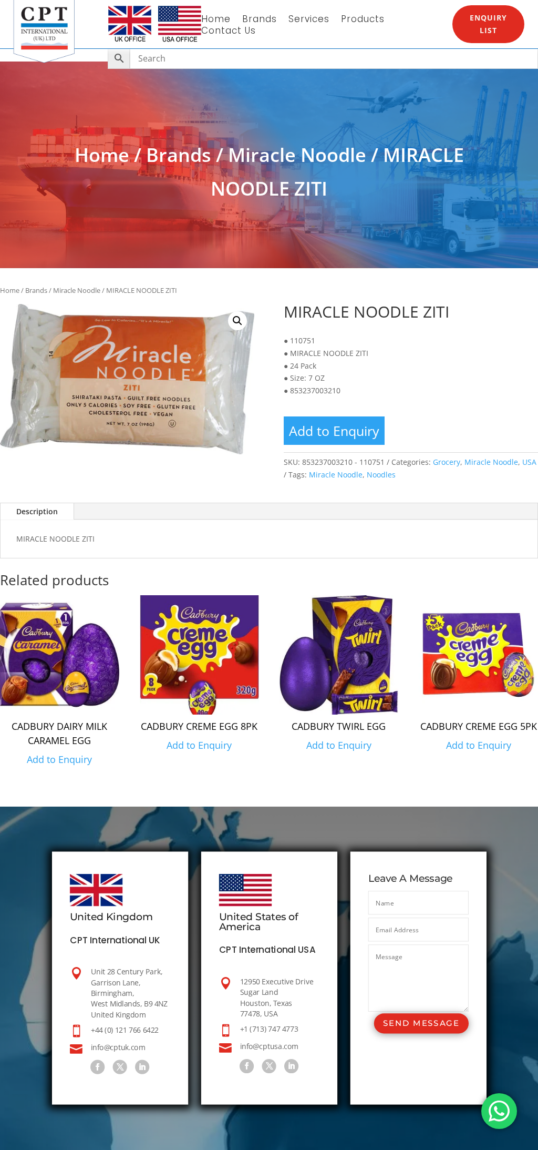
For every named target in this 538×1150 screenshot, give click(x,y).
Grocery (446, 462)
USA (529, 462)
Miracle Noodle (297, 155)
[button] (237, 320)
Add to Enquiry (334, 431)
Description (37, 511)
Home (216, 20)
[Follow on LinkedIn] (142, 1067)
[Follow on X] (119, 1067)
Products (363, 20)
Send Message (420, 1024)
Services (308, 20)
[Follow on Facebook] (97, 1067)
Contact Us (228, 32)
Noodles (381, 475)
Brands (259, 20)
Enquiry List (488, 24)
